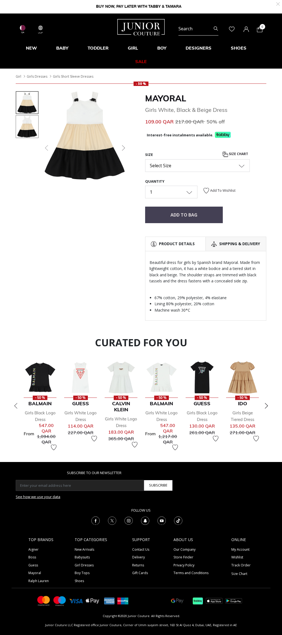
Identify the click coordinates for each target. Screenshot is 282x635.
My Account (240, 549)
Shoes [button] (238, 48)
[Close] (278, 3)
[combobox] (198, 29)
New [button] (31, 48)
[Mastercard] (43, 600)
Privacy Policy (183, 565)
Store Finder (183, 557)
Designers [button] (199, 48)
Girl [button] (133, 48)
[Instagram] (128, 520)
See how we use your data (38, 496)
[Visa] (76, 601)
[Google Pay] (177, 600)
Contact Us (140, 549)
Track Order (241, 565)
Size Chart (238, 154)
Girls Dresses (37, 76)
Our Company (184, 549)
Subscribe (158, 485)
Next (266, 406)
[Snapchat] (145, 520)
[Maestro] (59, 600)
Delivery (138, 557)
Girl (18, 76)
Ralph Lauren (38, 581)
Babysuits (82, 557)
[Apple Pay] (92, 600)
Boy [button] (161, 48)
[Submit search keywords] (215, 29)
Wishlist (237, 557)
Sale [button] (141, 61)
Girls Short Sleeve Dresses (73, 76)
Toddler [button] (98, 48)
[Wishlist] (53, 447)
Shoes (79, 581)
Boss (32, 557)
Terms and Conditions (190, 573)
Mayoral (165, 98)
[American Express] (109, 600)
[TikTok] (178, 520)
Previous (16, 406)
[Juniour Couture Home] (141, 27)
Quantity (154, 181)
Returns (138, 565)
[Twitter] (112, 520)
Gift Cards (140, 573)
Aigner (33, 549)
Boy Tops (82, 573)
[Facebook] (95, 520)
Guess (33, 565)
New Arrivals (84, 549)
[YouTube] (162, 520)
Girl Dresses (84, 565)
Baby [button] (62, 48)
